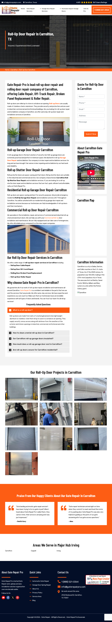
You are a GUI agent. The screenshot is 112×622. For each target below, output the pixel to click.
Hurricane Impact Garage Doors (70, 10)
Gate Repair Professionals (76, 617)
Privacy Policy (37, 593)
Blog (33, 600)
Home (23, 8)
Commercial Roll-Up (52, 218)
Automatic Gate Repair (40, 581)
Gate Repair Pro (26, 290)
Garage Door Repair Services (48, 10)
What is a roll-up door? (23, 310)
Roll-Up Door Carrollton (27, 70)
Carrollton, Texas (31, 2)
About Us (35, 589)
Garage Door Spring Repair (41, 585)
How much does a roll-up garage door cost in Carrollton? (37, 344)
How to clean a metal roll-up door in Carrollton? (33, 333)
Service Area (36, 596)
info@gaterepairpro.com (12, 2)
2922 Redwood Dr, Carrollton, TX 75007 (71, 596)
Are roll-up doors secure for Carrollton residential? (35, 350)
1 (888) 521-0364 (101, 10)
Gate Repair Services (31, 10)
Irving (59, 551)
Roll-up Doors (54, 104)
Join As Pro (85, 10)
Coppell (33, 551)
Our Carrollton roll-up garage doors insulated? (33, 339)
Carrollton (14, 70)
